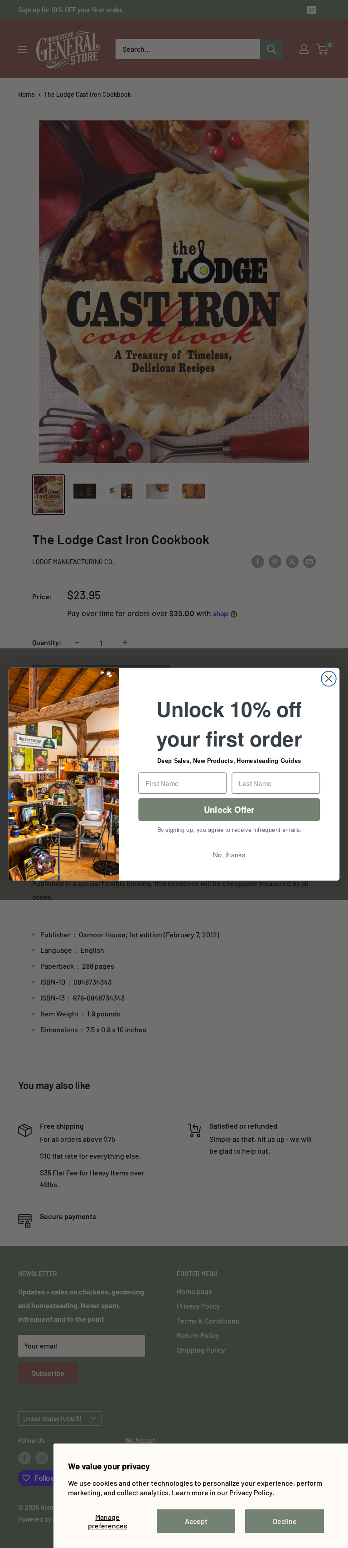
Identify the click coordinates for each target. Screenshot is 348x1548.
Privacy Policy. (251, 1492)
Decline (285, 1521)
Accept (196, 1521)
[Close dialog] (328, 678)
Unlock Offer (229, 809)
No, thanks (229, 854)
